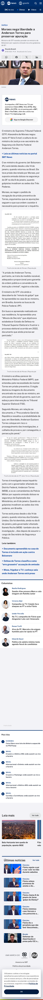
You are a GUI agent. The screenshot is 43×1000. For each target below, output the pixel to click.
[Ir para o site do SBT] (35, 955)
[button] (18, 835)
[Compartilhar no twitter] (26, 57)
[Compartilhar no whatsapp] (6, 57)
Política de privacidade (21, 966)
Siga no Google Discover (23, 120)
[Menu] (40, 3)
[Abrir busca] (35, 3)
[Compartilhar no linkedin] (37, 57)
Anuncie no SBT (21, 962)
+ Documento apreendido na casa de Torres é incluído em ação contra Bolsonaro (20, 552)
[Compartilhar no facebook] (16, 57)
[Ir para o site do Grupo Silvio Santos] (17, 955)
